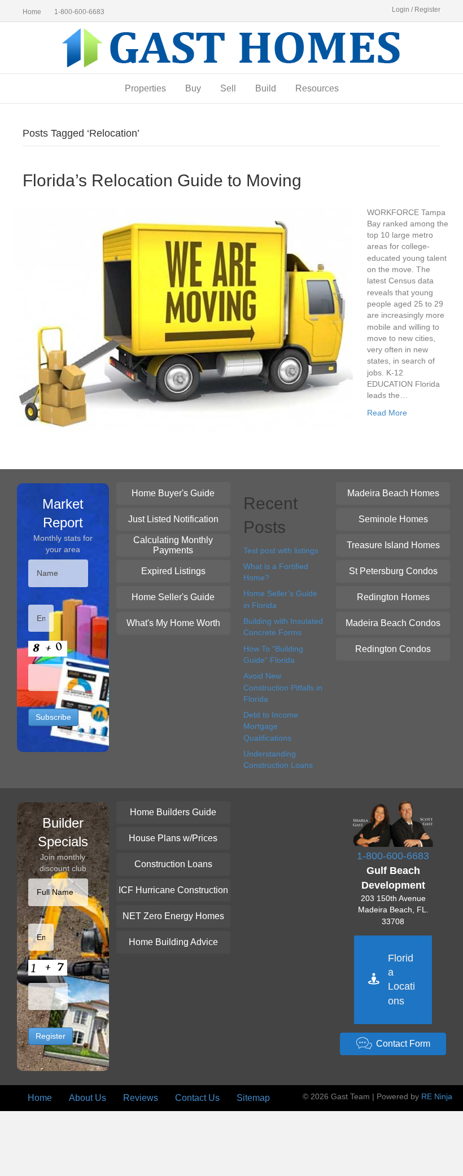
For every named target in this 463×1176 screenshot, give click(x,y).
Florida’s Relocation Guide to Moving (162, 180)
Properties (145, 88)
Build (265, 88)
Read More (387, 412)
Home (32, 12)
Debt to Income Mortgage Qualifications (270, 726)
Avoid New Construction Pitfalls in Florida (282, 687)
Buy (193, 88)
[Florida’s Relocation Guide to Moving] (183, 318)
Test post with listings (280, 550)
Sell (228, 88)
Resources (317, 88)
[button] (173, 493)
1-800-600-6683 (79, 12)
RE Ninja (436, 1096)
